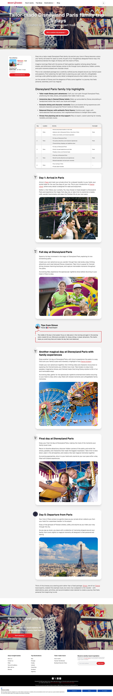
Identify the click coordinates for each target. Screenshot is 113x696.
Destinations (48, 3)
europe (24, 46)
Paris (46, 182)
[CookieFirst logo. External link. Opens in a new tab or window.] (1, 688)
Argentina (33, 671)
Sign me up (100, 663)
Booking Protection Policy (60, 663)
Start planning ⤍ (20, 635)
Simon (20, 61)
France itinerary (86, 361)
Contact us (10, 660)
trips (35, 46)
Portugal (33, 660)
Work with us (11, 667)
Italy (32, 658)
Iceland (33, 665)
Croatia (33, 663)
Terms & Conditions (12, 665)
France (97, 586)
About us (10, 658)
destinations (16, 46)
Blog (58, 3)
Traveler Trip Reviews (59, 660)
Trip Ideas (39, 3)
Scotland (33, 669)
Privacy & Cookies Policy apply (67, 682)
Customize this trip (20, 74)
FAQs (9, 663)
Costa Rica (33, 667)
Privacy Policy (87, 658)
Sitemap (10, 669)
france (30, 46)
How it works (29, 3)
